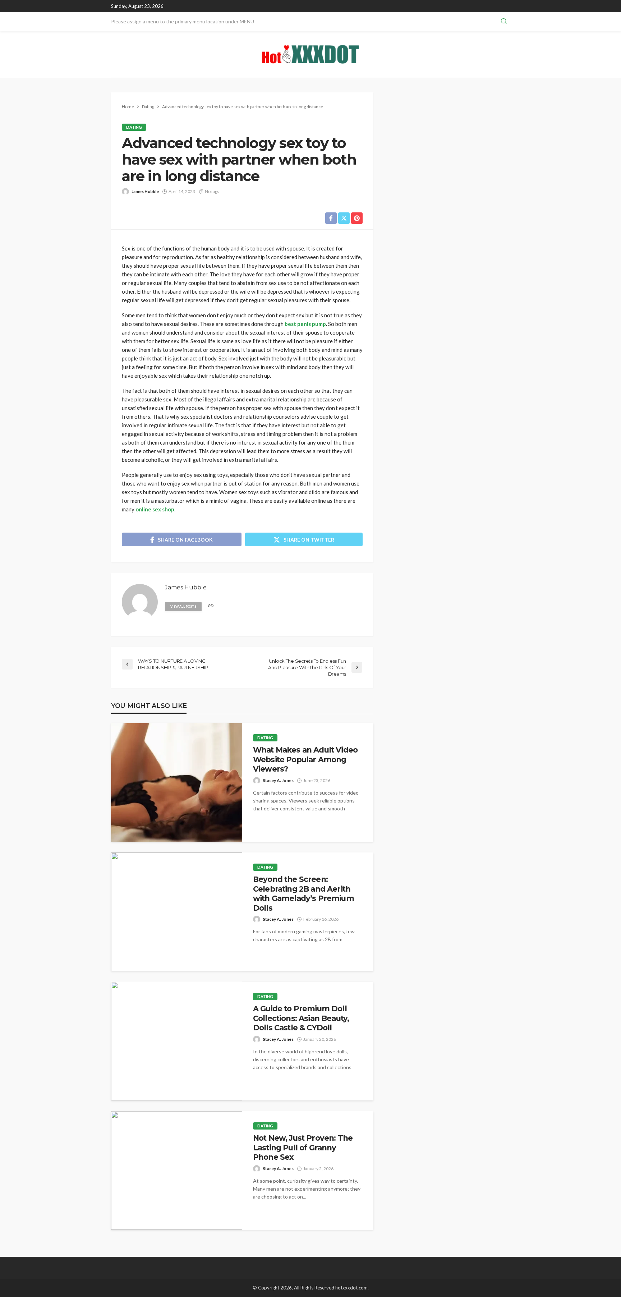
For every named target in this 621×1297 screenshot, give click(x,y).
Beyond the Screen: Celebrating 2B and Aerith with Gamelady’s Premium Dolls (303, 893)
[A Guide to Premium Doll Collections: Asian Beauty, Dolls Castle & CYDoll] (176, 1041)
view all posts (183, 606)
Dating (134, 127)
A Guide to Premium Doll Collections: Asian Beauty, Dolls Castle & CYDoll (301, 1018)
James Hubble (145, 191)
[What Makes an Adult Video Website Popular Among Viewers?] (176, 782)
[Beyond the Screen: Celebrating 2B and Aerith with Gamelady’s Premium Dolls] (176, 911)
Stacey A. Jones (278, 780)
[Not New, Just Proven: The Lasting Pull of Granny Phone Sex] (176, 1170)
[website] (210, 606)
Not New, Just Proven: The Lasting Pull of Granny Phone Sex (303, 1147)
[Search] (504, 21)
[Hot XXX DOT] (310, 54)
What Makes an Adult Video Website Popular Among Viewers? (305, 759)
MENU (247, 21)
